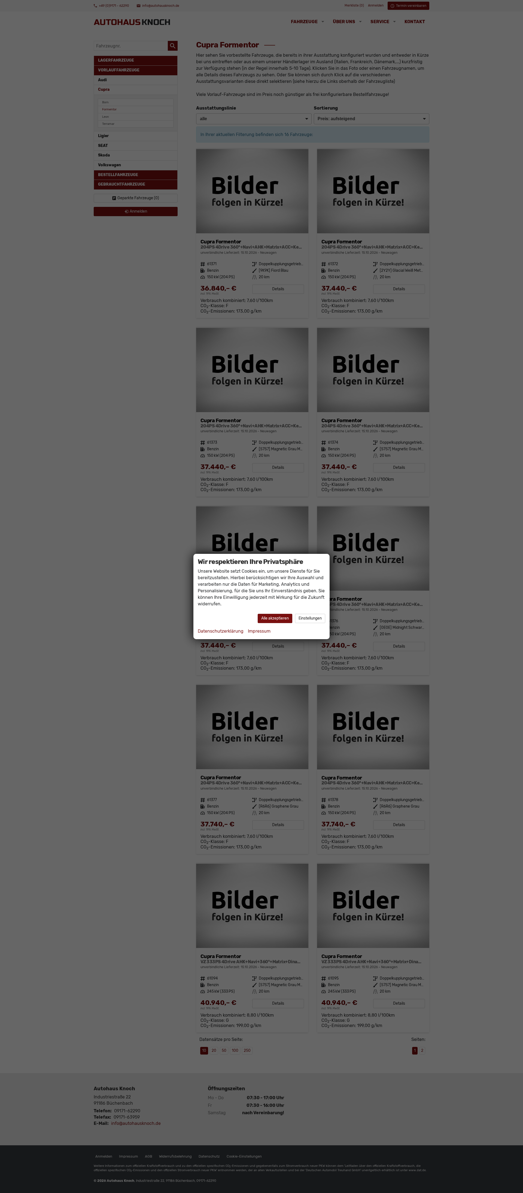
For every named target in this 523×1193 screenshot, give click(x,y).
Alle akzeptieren (275, 618)
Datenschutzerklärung (221, 631)
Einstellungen (310, 618)
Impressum (259, 631)
